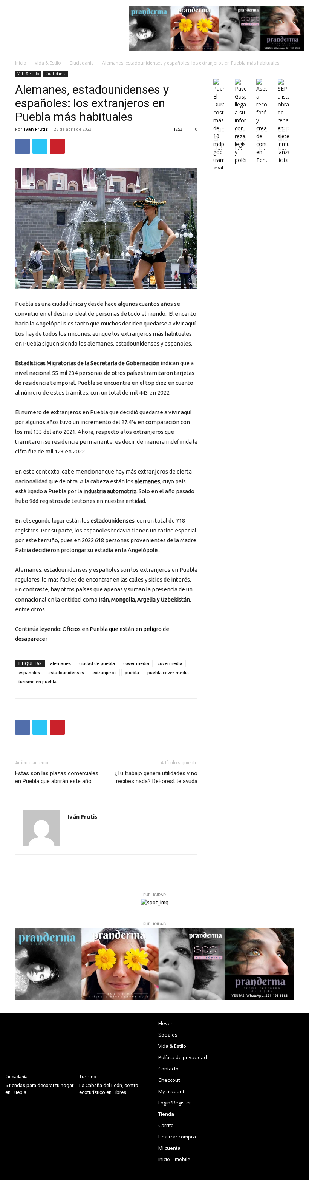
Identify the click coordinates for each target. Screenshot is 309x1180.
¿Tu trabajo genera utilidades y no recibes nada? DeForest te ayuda (156, 777)
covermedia (170, 663)
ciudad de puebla (97, 663)
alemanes (60, 663)
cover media (136, 663)
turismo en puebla (37, 681)
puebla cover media (168, 672)
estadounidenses (66, 672)
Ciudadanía (81, 63)
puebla (132, 672)
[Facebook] (22, 146)
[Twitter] (39, 146)
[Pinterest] (57, 146)
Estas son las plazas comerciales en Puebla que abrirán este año (56, 777)
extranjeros (104, 672)
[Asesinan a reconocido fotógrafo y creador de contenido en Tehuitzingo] (261, 160)
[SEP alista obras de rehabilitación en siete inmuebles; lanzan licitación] (283, 160)
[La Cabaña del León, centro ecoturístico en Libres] (114, 1042)
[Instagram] (239, 1025)
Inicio (20, 63)
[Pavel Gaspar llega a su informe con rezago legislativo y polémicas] (240, 160)
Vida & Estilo (48, 63)
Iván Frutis (36, 129)
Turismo (87, 1076)
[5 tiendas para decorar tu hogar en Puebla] (40, 1042)
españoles (29, 672)
